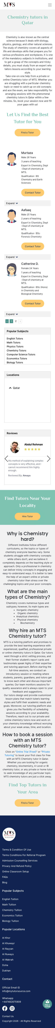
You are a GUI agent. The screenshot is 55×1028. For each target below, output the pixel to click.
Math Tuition (9, 904)
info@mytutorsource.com (16, 991)
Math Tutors (13, 342)
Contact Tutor (33, 192)
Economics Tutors (17, 358)
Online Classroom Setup (15, 871)
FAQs (5, 876)
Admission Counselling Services (19, 860)
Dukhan (6, 970)
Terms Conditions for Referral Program (24, 855)
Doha (5, 965)
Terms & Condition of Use (16, 849)
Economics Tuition (12, 915)
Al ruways (8, 954)
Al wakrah (7, 959)
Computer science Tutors (21, 354)
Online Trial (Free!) (26, 751)
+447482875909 (11, 1001)
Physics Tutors (15, 346)
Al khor (6, 937)
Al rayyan (7, 948)
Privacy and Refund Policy (17, 866)
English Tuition (10, 899)
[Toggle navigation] (50, 4)
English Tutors (15, 338)
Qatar (16, 387)
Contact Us (8, 1016)
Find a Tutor (27, 132)
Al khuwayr (8, 943)
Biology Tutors (15, 362)
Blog (4, 882)
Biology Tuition (10, 920)
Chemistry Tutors (16, 350)
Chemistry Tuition (12, 910)
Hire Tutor (27, 516)
